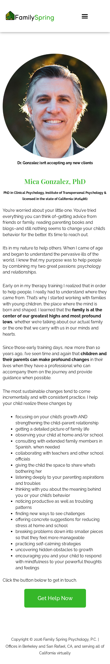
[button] (85, 16)
